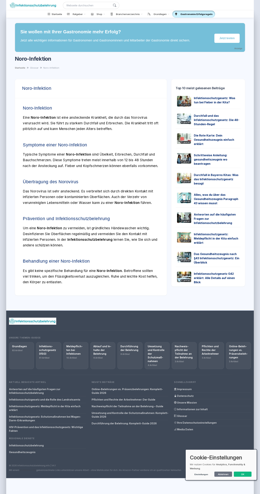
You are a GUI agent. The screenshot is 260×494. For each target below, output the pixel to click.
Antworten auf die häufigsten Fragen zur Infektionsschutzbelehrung (34, 391)
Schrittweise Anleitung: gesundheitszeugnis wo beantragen (210, 159)
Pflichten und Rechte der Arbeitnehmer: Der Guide (123, 399)
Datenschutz (185, 395)
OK (242, 474)
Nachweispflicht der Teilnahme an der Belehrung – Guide (127, 406)
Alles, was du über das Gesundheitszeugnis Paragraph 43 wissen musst (216, 199)
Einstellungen (201, 474)
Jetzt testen (227, 38)
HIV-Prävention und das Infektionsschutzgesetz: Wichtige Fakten (46, 429)
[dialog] (221, 465)
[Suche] (114, 5)
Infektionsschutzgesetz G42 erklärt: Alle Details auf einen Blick (214, 278)
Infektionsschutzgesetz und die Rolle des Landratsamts (44, 399)
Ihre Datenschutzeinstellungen (197, 422)
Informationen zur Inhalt (192, 409)
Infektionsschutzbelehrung (26, 445)
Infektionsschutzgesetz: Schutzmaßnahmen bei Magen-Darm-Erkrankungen (45, 418)
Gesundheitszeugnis (22, 452)
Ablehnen (223, 474)
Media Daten (185, 429)
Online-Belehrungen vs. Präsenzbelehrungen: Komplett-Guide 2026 (127, 391)
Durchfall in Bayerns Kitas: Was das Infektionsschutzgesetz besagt (216, 179)
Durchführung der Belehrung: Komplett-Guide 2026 (124, 423)
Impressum (184, 389)
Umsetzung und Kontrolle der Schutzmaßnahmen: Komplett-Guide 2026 (130, 414)
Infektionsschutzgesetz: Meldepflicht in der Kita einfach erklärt (216, 238)
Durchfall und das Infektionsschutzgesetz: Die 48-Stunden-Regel (216, 120)
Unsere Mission (187, 402)
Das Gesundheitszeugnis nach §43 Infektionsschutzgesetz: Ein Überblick (216, 258)
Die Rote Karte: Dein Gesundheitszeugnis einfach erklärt (214, 140)
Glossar (182, 415)
